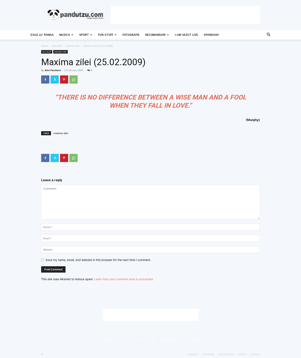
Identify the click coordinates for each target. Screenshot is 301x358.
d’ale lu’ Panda (42, 34)
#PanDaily (211, 34)
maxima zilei (73, 46)
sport (84, 34)
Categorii (193, 354)
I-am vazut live (186, 34)
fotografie (130, 34)
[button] (268, 35)
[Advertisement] (185, 15)
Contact (255, 354)
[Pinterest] (64, 79)
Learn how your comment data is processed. (124, 279)
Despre (242, 354)
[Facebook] (45, 79)
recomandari (155, 34)
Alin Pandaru (53, 70)
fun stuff (105, 34)
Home (44, 46)
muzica (64, 34)
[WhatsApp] (73, 79)
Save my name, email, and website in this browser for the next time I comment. (98, 260)
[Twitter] (55, 79)
